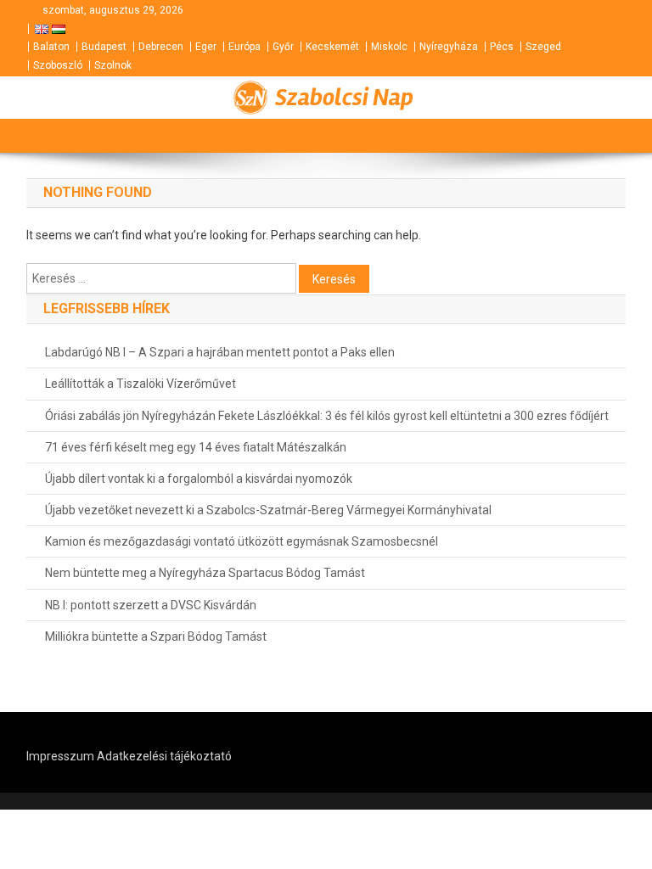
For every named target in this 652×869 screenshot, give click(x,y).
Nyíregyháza (448, 47)
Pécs (502, 47)
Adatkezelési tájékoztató (164, 756)
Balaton (51, 47)
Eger (205, 47)
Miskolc (389, 47)
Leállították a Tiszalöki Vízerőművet (140, 383)
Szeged (543, 47)
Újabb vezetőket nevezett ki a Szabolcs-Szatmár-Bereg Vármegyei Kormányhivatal (268, 510)
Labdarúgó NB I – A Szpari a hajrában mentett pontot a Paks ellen (220, 352)
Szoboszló (57, 65)
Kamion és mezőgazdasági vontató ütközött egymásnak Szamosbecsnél (241, 541)
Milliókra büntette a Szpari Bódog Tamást (156, 636)
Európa (244, 47)
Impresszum (60, 756)
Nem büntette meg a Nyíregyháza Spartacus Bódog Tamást (205, 573)
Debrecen (160, 47)
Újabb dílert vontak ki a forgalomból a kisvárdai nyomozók (198, 478)
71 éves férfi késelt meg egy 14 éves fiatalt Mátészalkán (195, 447)
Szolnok (113, 65)
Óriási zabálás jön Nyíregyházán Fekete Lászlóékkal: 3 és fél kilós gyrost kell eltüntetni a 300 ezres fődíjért (327, 416)
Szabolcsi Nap (344, 97)
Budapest (104, 47)
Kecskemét (332, 47)
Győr (283, 47)
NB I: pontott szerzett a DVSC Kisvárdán (150, 605)
